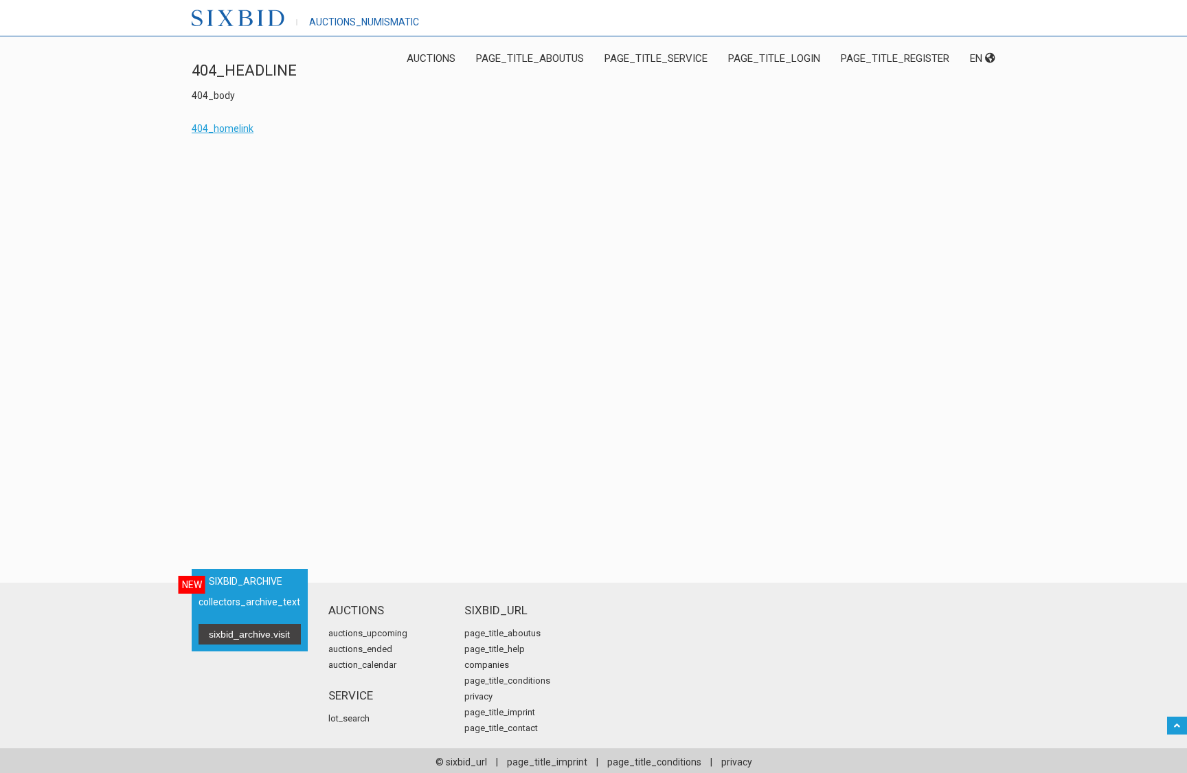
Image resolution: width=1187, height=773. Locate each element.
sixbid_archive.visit (249, 634)
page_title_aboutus (530, 58)
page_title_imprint (499, 712)
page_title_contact (501, 728)
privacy (478, 696)
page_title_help (494, 649)
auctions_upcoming (367, 633)
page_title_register (895, 58)
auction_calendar (362, 665)
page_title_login (774, 58)
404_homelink (222, 128)
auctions (431, 58)
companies (486, 665)
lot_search (349, 718)
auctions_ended (360, 649)
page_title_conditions (507, 680)
